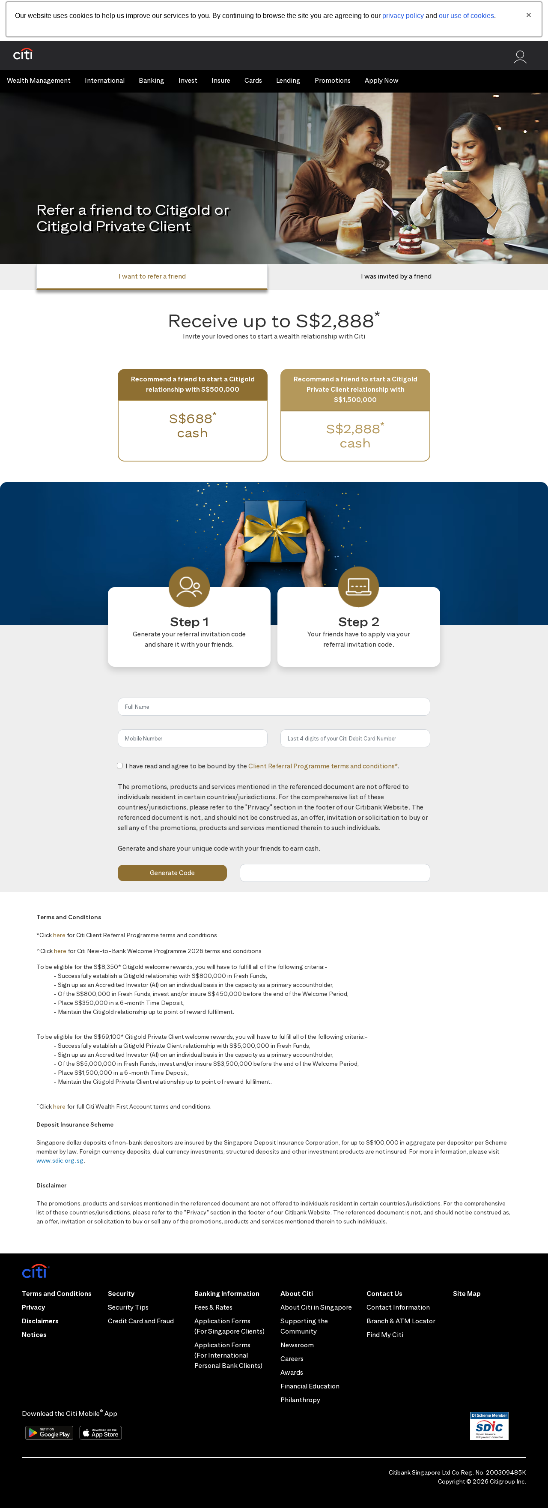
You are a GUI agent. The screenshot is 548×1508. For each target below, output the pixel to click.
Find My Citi (384, 1335)
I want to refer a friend (152, 276)
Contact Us (384, 1293)
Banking (151, 80)
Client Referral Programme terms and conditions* (322, 766)
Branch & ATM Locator (400, 1321)
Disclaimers (40, 1321)
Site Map (467, 1293)
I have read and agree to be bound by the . (262, 771)
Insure (220, 80)
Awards (291, 1372)
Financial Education (310, 1386)
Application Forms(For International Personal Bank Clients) (228, 1355)
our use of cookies (466, 15)
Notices (34, 1335)
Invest (188, 80)
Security (121, 1293)
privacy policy (403, 15)
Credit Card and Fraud (141, 1321)
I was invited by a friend (396, 276)
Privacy (33, 1307)
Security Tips (128, 1307)
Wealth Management (39, 80)
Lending (288, 80)
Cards (253, 80)
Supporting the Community (304, 1326)
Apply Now (382, 80)
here (59, 935)
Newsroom (297, 1345)
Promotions (333, 80)
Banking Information (226, 1293)
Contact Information (398, 1307)
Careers (292, 1359)
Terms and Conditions (57, 1293)
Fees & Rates (213, 1307)
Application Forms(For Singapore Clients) (229, 1326)
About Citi (296, 1293)
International (105, 80)
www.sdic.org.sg (60, 1160)
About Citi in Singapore (316, 1307)
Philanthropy (300, 1400)
